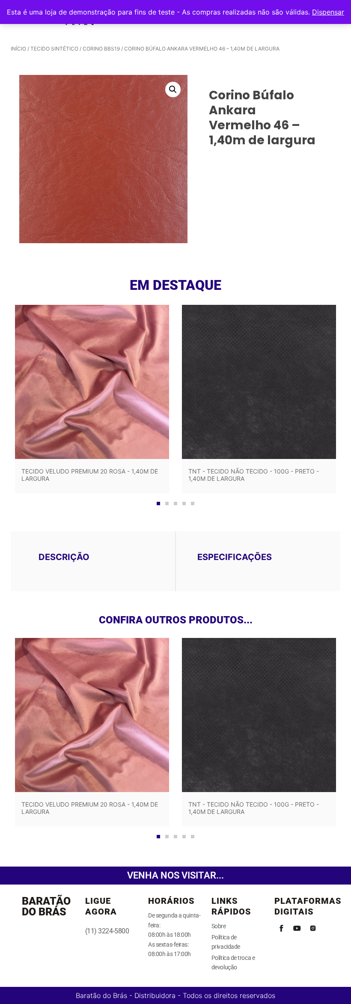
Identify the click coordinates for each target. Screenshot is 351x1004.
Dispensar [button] (328, 12)
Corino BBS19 (101, 48)
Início (18, 48)
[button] (173, 89)
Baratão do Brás (46, 906)
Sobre (218, 926)
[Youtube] (297, 928)
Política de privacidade (225, 942)
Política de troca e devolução (233, 962)
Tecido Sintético (54, 48)
